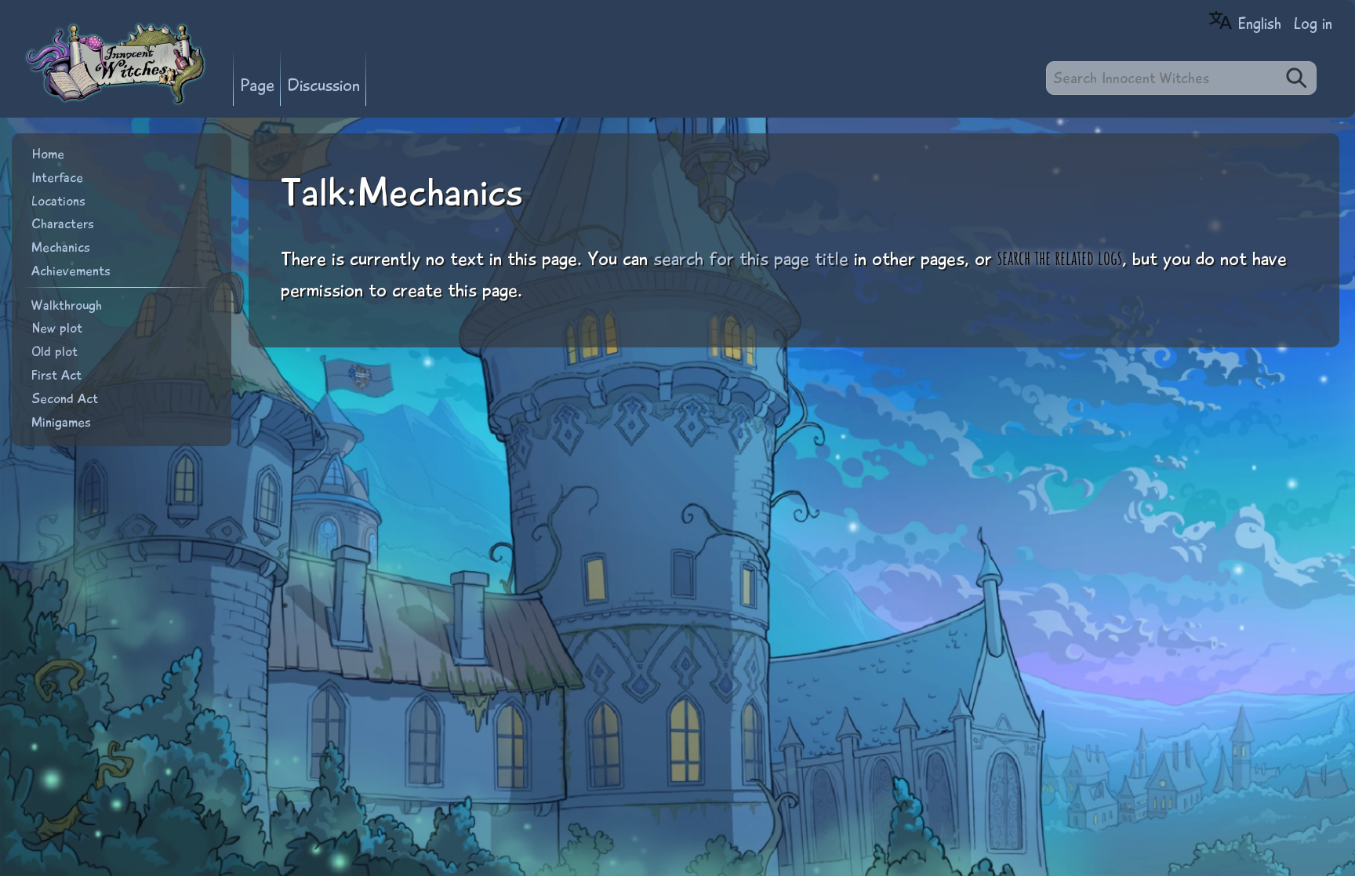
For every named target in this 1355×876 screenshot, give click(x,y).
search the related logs (1059, 257)
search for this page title (750, 258)
